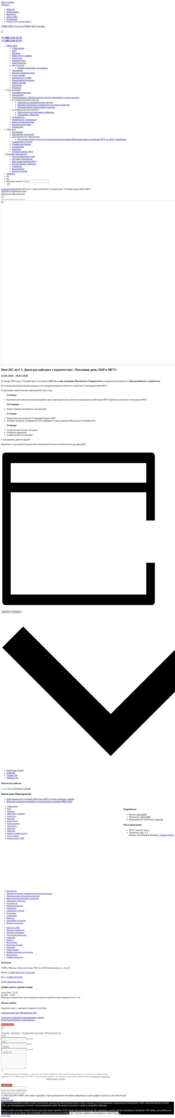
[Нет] (120, 1113)
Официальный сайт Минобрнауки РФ (19, 1013)
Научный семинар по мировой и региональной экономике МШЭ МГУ (39, 801)
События (158, 819)
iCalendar (11, 773)
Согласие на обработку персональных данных (22, 1017)
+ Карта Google (166, 835)
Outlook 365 (12, 775)
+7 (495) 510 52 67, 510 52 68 (21, 972)
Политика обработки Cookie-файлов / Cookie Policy (96, 1113)
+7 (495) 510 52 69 (13, 977)
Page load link (7, 1100)
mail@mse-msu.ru (15, 982)
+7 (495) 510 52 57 (11, 37)
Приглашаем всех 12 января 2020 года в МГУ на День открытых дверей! (40, 799)
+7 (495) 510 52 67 (11, 40)
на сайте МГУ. (79, 444)
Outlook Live (12, 778)
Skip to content (7, 2)
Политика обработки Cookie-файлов (18, 1020)
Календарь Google (15, 770)
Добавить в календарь (11, 612)
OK (71, 1113)
